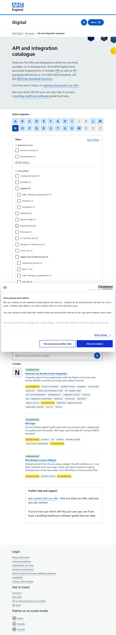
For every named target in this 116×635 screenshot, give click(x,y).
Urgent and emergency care (50, 391)
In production (32, 370)
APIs (57, 70)
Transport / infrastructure (69, 403)
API (52, 439)
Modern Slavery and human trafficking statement (34, 573)
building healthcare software (31, 96)
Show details (100, 335)
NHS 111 (49, 407)
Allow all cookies (94, 343)
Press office (17, 597)
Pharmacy (81, 387)
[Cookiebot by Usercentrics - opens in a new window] (100, 287)
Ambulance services (35, 407)
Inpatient (58, 399)
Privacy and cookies (20, 557)
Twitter (20, 618)
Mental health (32, 403)
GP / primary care (73, 391)
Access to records (49, 387)
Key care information (36, 395)
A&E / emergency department (39, 399)
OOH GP (59, 407)
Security (45, 439)
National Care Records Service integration (46, 373)
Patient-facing (47, 403)
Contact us (17, 593)
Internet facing (68, 387)
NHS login (30, 423)
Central (60, 439)
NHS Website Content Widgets (40, 460)
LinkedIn (21, 624)
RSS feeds (16, 605)
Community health (71, 395)
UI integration (32, 387)
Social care (93, 387)
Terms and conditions (21, 561)
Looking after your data (23, 565)
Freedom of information (23, 569)
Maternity (82, 399)
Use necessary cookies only (57, 343)
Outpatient (70, 399)
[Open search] (84, 22)
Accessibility (17, 577)
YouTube (21, 629)
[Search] (97, 356)
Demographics (54, 395)
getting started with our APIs (61, 85)
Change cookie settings (22, 581)
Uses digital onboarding (37, 444)
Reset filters (93, 139)
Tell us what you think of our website (29, 601)
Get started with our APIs (43, 498)
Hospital (86, 395)
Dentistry (30, 391)
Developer (29, 33)
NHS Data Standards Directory (34, 78)
